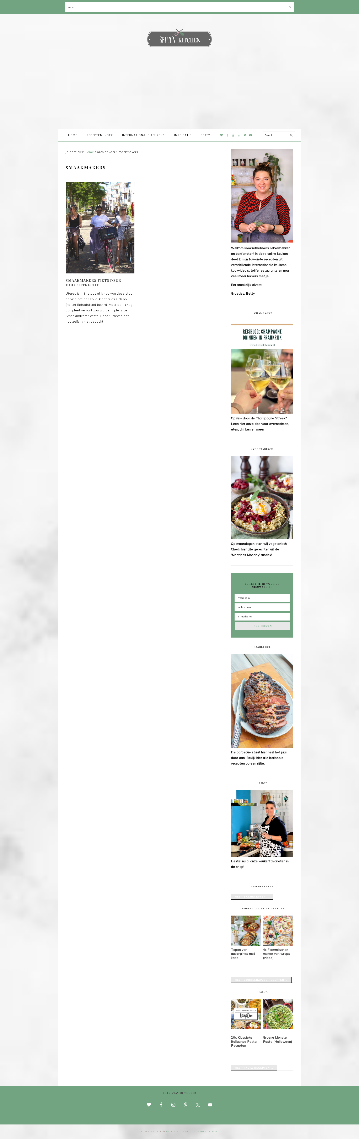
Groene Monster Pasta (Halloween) (277, 1039)
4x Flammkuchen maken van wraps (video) (276, 954)
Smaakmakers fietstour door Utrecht (93, 282)
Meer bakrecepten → (252, 896)
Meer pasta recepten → (254, 1068)
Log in (213, 1131)
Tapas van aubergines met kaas (243, 954)
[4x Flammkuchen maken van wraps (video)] (278, 945)
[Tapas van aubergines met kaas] (246, 945)
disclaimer (199, 1131)
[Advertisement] (179, 97)
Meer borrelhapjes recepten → (261, 980)
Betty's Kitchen (179, 39)
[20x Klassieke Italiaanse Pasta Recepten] (246, 1015)
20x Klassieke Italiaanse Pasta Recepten (244, 1041)
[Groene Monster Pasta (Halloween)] (278, 1015)
